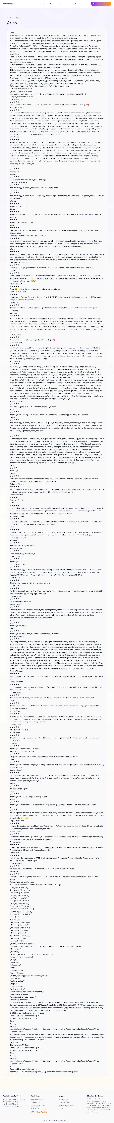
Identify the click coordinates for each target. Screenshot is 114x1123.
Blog (68, 4)
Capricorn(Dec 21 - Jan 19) (21, 911)
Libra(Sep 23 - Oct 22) (19, 903)
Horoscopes (30, 4)
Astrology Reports (38, 1106)
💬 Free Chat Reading (101, 4)
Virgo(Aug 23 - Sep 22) (19, 901)
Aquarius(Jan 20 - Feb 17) (20, 914)
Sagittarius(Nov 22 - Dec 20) (22, 909)
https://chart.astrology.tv (22, 97)
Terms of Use (64, 1103)
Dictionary (76, 4)
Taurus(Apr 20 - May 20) (20, 890)
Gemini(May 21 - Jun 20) (20, 893)
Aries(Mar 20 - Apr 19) (19, 887)
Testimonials (63, 1109)
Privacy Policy (64, 1100)
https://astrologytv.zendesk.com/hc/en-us (29, 975)
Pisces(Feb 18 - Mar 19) (19, 917)
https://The (15, 954)
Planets (52, 4)
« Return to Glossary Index (21, 89)
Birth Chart (35, 1109)
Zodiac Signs (42, 4)
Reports (61, 4)
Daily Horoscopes (37, 1100)
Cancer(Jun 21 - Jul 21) (19, 895)
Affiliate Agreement (66, 1106)
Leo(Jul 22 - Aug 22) (18, 898)
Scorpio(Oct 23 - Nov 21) (20, 906)
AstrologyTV (9, 3)
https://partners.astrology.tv (23, 997)
